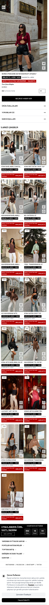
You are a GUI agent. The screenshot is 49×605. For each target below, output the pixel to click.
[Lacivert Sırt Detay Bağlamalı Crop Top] (12, 392)
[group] (23, 36)
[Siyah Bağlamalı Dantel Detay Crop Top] (12, 148)
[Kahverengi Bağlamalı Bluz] (12, 246)
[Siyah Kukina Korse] (12, 441)
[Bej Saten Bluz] (35, 197)
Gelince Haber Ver (23, 99)
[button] (22, 68)
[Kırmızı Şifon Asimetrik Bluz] (35, 392)
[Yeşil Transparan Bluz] (35, 246)
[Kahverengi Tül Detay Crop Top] (35, 343)
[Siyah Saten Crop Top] (35, 294)
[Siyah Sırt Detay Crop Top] (35, 148)
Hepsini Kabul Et (24, 600)
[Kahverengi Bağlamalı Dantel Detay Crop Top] (12, 197)
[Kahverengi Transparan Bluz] (35, 441)
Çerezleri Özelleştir (23, 594)
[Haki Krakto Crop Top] (12, 490)
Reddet (31, 585)
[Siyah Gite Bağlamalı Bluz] (12, 343)
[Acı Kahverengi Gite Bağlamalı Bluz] (12, 294)
